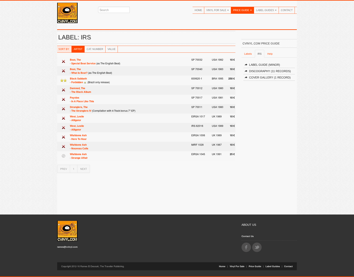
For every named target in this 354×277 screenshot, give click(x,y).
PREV (63, 168)
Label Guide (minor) (264, 64)
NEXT (83, 168)
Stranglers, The (79, 107)
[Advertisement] (269, 145)
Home (198, 10)
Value (112, 49)
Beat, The (75, 59)
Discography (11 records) (270, 71)
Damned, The (77, 88)
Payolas (74, 97)
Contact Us (248, 236)
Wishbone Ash (78, 135)
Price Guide (241, 10)
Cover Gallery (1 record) (270, 77)
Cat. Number (95, 49)
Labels (248, 53)
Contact (287, 10)
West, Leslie (77, 116)
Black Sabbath (78, 78)
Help (270, 53)
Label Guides (265, 10)
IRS (260, 53)
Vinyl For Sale (216, 10)
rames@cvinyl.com (67, 246)
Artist (78, 49)
